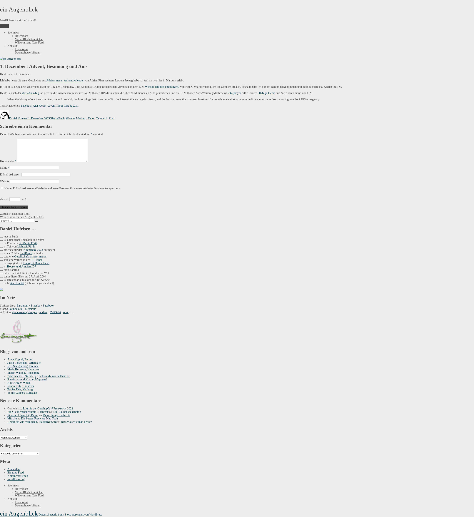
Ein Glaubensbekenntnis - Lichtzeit (28, 411)
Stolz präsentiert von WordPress (83, 514)
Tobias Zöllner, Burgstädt (22, 392)
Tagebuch (26, 105)
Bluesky (35, 305)
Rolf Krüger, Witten (19, 382)
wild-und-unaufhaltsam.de (54, 376)
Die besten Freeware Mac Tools (39, 418)
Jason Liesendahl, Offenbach (24, 362)
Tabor (59, 105)
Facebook (48, 305)
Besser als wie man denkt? (76, 421)
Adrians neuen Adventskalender (65, 80)
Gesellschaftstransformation (30, 256)
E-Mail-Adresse (10, 174)
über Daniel (17, 283)
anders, (43, 312)
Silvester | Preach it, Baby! (22, 415)
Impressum (21, 49)
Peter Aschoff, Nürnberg (21, 376)
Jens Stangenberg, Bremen (23, 366)
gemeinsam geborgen (24, 312)
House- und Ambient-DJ (21, 266)
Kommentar (8, 161)
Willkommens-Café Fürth (29, 42)
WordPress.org (16, 479)
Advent (51, 105)
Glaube (68, 105)
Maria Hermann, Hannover (23, 369)
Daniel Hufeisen (18, 118)
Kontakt (12, 45)
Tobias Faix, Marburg (20, 389)
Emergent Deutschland (36, 263)
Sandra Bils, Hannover (20, 386)
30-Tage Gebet (266, 93)
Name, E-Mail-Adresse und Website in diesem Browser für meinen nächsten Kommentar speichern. (62, 188)
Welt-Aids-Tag (30, 93)
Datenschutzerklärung (27, 52)
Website (4, 181)
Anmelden (13, 469)
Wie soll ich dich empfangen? (162, 86)
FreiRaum (26, 253)
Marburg (81, 118)
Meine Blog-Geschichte (29, 39)
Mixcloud (30, 308)
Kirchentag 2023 (33, 249)
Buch (61, 118)
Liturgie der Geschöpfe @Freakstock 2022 (48, 408)
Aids (35, 105)
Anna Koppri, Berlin (19, 359)
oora (66, 312)
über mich (13, 32)
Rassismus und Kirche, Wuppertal (27, 379)
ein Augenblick (19, 9)
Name (4, 167)
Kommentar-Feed (17, 475)
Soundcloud (16, 308)
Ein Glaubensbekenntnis (67, 411)
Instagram (22, 305)
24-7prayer (234, 93)
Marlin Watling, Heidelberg (23, 372)
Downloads (21, 35)
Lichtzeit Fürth (26, 246)
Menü (4, 26)
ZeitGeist (55, 312)
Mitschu (12, 418)
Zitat (75, 105)
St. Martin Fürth (28, 243)
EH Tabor (36, 259)
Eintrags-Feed (15, 472)
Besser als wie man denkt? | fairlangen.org (32, 421)
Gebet (42, 105)
